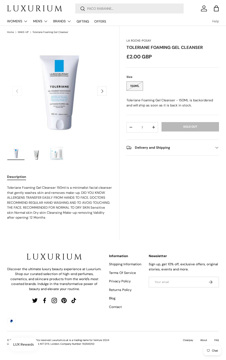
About (203, 340)
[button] (216, 8)
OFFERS (100, 21)
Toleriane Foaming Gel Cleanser (50, 32)
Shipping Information (125, 264)
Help (215, 21)
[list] (59, 91)
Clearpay (188, 340)
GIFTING (83, 21)
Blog (112, 298)
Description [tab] (16, 177)
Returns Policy (120, 290)
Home (10, 32)
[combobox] (129, 8)
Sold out (190, 127)
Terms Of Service (122, 273)
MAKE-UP (23, 32)
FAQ (216, 340)
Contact (115, 307)
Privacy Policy (120, 281)
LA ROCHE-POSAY (138, 40)
